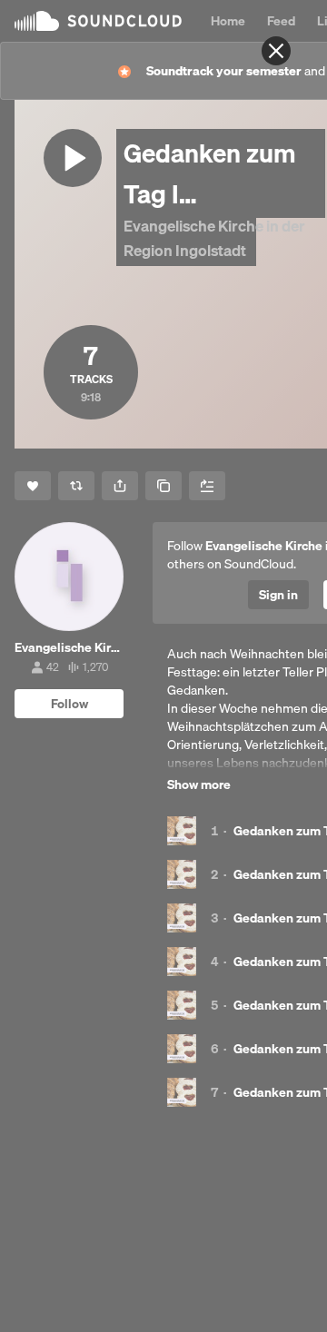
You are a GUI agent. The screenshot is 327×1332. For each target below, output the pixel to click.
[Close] (276, 50)
